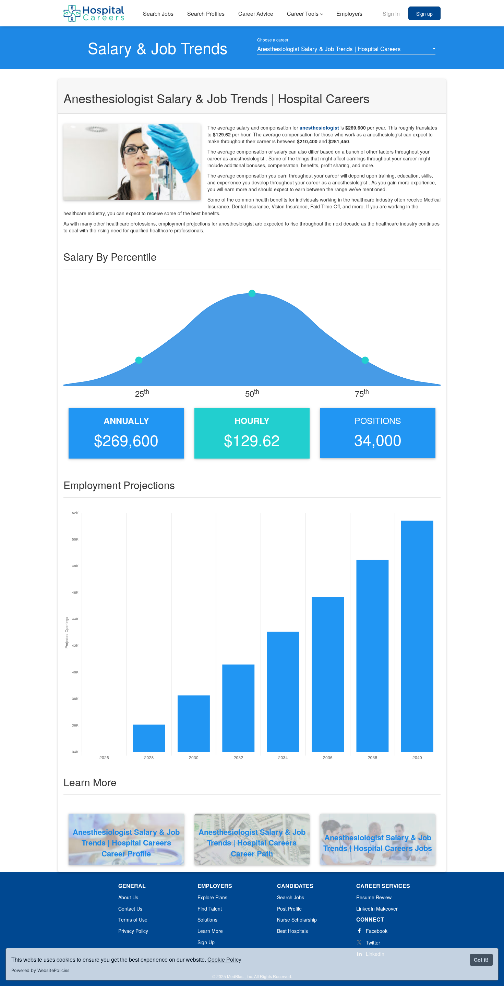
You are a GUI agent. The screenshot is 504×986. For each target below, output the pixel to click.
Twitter (373, 942)
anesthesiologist (320, 127)
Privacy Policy (133, 930)
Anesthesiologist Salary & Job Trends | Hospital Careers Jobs (377, 842)
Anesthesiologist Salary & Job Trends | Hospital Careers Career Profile (126, 843)
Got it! (481, 959)
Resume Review (374, 897)
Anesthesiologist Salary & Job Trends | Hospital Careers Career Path (252, 843)
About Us (128, 897)
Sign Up (206, 942)
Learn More (210, 930)
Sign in (391, 13)
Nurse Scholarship (297, 919)
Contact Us (130, 908)
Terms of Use (132, 919)
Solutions (207, 919)
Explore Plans (212, 897)
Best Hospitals (292, 930)
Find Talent (209, 908)
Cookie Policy (224, 959)
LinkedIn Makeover (377, 908)
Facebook (376, 930)
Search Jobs (290, 897)
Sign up (424, 13)
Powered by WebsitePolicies (40, 970)
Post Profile (289, 908)
